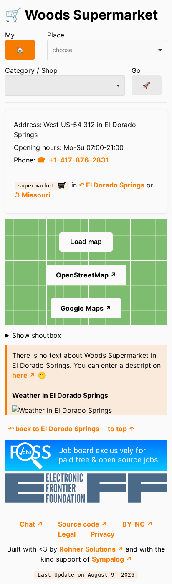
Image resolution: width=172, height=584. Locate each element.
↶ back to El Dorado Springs (53, 428)
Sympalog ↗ (112, 559)
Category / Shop (31, 70)
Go (136, 70)
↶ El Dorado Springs (111, 185)
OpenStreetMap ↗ (86, 275)
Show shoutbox (36, 335)
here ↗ (23, 375)
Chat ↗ (32, 524)
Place (55, 35)
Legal (67, 534)
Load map (86, 241)
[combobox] (107, 50)
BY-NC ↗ (137, 524)
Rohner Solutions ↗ (91, 549)
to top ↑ (121, 428)
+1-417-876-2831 (79, 160)
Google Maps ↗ (86, 308)
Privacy (102, 534)
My (10, 35)
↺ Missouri (32, 195)
